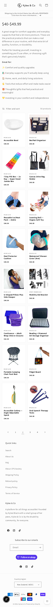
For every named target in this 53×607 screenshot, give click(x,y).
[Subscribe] (40, 547)
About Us (9, 456)
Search (8, 450)
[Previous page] (8, 432)
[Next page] (45, 432)
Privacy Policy (11, 487)
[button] (5, 5)
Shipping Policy (12, 475)
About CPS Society (13, 469)
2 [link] (22, 432)
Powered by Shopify (33, 604)
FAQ (7, 462)
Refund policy (11, 481)
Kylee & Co (22, 604)
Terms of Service (12, 493)
